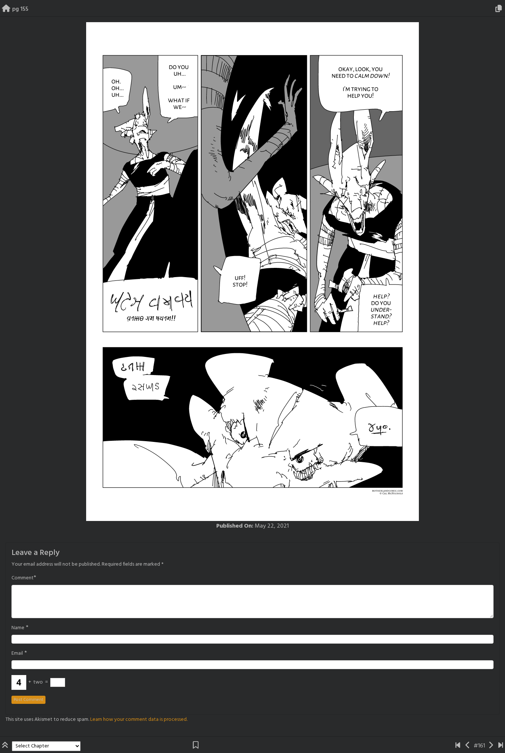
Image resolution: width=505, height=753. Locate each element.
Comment (22, 578)
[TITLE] (458, 746)
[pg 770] (500, 746)
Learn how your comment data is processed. (138, 719)
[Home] (6, 9)
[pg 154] (468, 746)
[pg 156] (491, 746)
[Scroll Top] (6, 746)
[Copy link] (500, 9)
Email (17, 653)
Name (17, 628)
